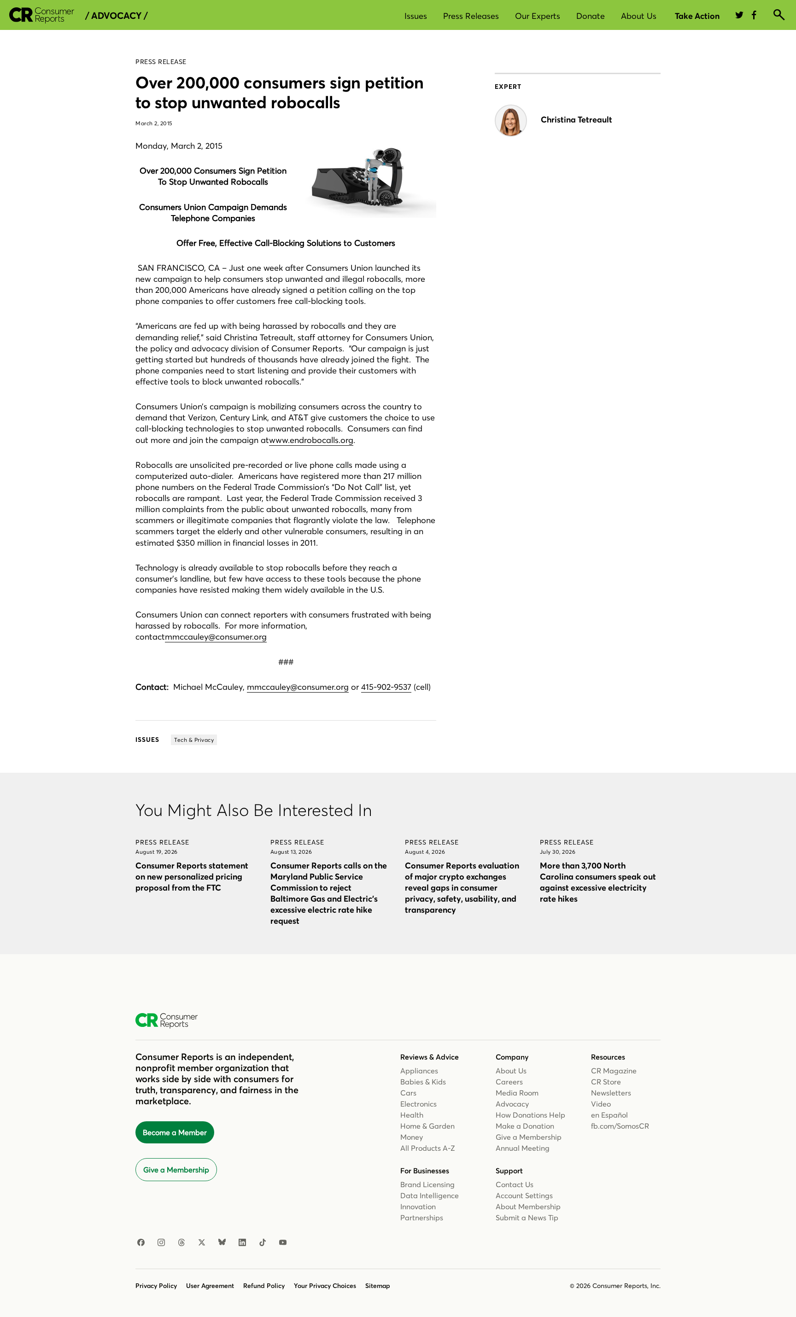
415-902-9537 (386, 687)
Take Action (697, 16)
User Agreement (210, 1286)
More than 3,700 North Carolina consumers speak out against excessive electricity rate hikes (598, 882)
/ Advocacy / (116, 15)
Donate (590, 16)
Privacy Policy (156, 1286)
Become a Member (175, 1132)
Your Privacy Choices (325, 1286)
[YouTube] (282, 1242)
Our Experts (537, 16)
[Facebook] (140, 1242)
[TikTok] (262, 1242)
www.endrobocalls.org (311, 440)
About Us (638, 16)
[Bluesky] (222, 1242)
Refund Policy (264, 1286)
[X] (201, 1242)
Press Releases (471, 16)
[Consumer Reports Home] (171, 1021)
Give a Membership (176, 1169)
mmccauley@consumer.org (216, 636)
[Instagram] (161, 1242)
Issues (415, 16)
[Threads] (181, 1242)
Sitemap (377, 1286)
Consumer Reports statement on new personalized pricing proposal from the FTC (191, 876)
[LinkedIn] (242, 1242)
